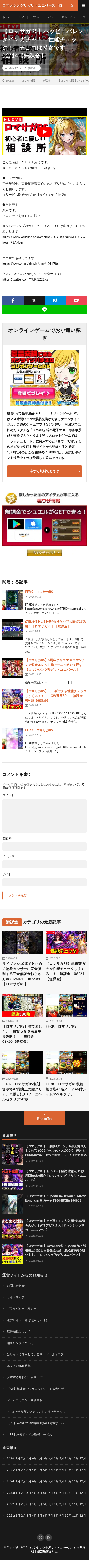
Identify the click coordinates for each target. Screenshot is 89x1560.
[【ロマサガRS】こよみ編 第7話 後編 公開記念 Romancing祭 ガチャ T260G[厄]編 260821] (12, 1204)
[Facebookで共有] (13, 300)
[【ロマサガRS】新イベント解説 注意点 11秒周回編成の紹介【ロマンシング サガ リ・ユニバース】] (12, 1179)
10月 (68, 1470)
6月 (45, 1458)
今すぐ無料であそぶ (44, 471)
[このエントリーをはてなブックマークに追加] (55, 300)
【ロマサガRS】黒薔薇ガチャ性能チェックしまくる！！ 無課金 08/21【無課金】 (65, 971)
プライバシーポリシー (22, 1308)
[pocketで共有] (76, 300)
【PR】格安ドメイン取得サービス (29, 1434)
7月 (50, 1458)
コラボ (50, 17)
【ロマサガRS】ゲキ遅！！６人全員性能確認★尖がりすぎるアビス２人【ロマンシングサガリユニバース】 (55, 1225)
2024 (10, 1481)
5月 (39, 1458)
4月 (34, 1458)
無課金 (31, 68)
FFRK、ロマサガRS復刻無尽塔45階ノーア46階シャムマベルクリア (66, 1089)
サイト (6, 874)
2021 (10, 1515)
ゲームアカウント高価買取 (24, 1400)
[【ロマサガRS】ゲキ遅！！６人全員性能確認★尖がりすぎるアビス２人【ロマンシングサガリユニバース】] (12, 1229)
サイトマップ (16, 1297)
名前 (7, 838)
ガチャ (35, 17)
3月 (28, 1458)
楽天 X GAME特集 (19, 1366)
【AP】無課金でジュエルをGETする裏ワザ (35, 1389)
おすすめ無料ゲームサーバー (26, 1377)
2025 (10, 1470)
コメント (8, 795)
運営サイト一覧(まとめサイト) (27, 1320)
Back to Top (44, 1118)
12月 (82, 1470)
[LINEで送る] (44, 309)
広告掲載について (19, 1331)
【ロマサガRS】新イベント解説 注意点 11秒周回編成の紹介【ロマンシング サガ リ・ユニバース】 (55, 1176)
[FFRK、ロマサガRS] (12, 600)
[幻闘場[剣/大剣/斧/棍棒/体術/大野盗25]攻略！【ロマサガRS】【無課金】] (12, 629)
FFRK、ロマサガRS (39, 592)
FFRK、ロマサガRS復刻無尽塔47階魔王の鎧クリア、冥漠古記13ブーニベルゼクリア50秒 (22, 1091)
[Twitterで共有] (34, 300)
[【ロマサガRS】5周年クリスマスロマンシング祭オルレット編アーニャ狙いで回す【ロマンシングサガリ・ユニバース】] (12, 668)
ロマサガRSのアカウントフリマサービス (38, 1411)
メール (8, 856)
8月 (56, 1458)
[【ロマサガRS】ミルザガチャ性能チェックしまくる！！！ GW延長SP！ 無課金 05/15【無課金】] (12, 699)
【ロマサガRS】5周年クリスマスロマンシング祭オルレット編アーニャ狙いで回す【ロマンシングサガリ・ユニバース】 (55, 665)
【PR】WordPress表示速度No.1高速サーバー (37, 1423)
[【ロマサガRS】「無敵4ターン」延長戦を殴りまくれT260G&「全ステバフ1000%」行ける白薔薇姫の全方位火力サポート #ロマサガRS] (12, 1154)
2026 (10, 1458)
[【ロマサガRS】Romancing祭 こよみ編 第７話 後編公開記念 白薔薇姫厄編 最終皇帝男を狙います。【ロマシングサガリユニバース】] (12, 1254)
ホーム (6, 17)
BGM (21, 17)
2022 (10, 1504)
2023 (10, 1493)
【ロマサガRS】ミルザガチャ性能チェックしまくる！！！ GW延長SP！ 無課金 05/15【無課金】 (55, 696)
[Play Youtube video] (44, 131)
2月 (23, 1458)
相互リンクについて (20, 1343)
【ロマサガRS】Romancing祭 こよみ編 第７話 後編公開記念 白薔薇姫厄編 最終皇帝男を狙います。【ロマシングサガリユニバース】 (55, 1250)
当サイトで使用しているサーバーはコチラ (35, 1354)
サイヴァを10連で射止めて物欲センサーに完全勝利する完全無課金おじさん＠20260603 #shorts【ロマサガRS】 (22, 974)
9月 (61, 1470)
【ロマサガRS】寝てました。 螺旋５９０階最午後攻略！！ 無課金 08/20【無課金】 (22, 1034)
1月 (18, 1458)
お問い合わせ (16, 1285)
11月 (75, 1470)
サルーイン (68, 17)
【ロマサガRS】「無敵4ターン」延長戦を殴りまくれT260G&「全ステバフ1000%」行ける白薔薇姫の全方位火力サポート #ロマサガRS (56, 1151)
